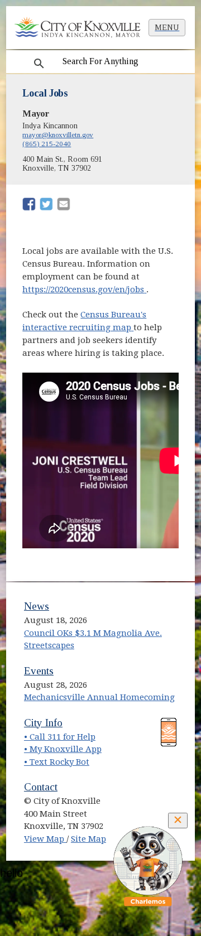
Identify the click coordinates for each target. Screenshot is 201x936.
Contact (41, 787)
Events (39, 671)
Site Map (88, 839)
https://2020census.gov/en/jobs (84, 289)
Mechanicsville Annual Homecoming (99, 697)
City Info (43, 722)
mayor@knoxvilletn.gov (57, 135)
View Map (45, 839)
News (36, 606)
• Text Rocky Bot (56, 762)
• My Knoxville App (63, 749)
